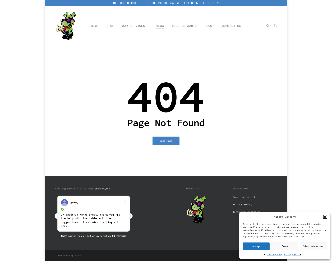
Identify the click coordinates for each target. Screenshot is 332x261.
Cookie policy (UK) (245, 197)
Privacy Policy (292, 254)
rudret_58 (102, 188)
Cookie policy (275, 254)
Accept (256, 246)
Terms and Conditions (246, 211)
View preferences (313, 246)
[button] (325, 217)
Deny (285, 246)
